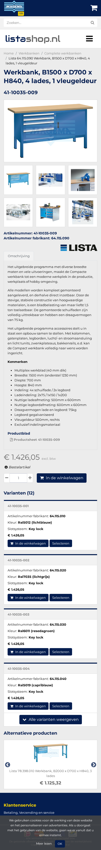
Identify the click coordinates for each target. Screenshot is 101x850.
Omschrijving (19, 256)
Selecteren (60, 543)
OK (60, 844)
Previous (7, 764)
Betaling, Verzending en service (29, 813)
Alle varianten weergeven (53, 719)
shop (32, 38)
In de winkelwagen (64, 478)
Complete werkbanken (62, 53)
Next (93, 764)
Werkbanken (29, 53)
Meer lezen (44, 843)
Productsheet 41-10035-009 (36, 440)
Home (9, 53)
